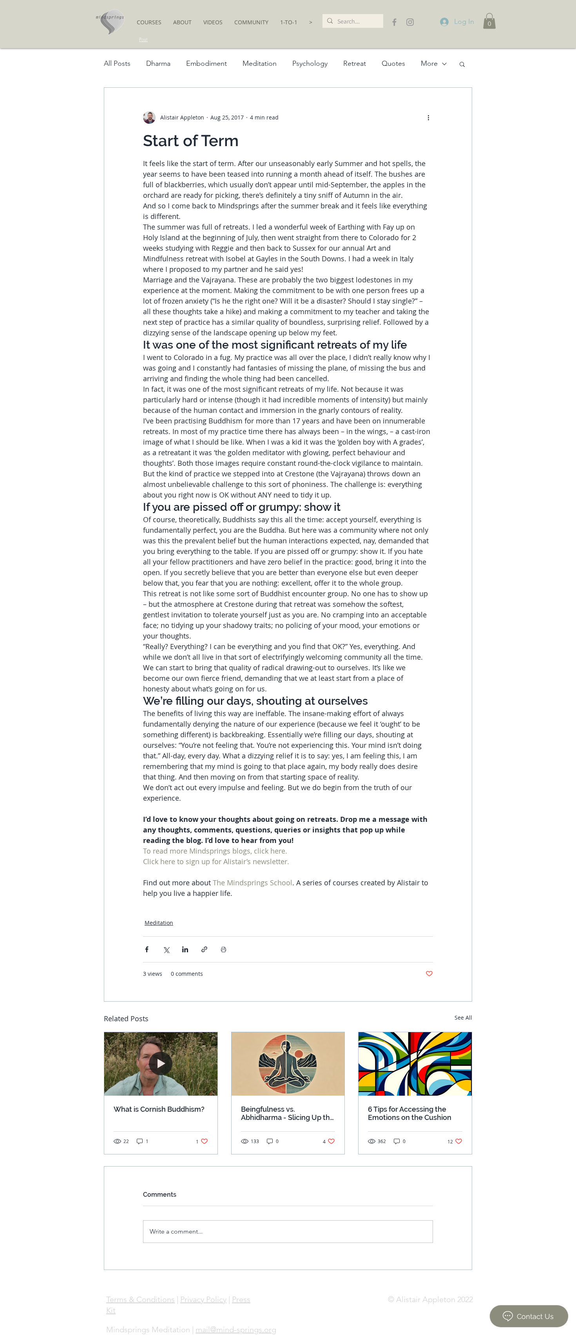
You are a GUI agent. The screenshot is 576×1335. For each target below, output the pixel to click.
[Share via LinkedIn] (185, 949)
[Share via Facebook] (146, 949)
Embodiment (206, 63)
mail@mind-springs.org (236, 1329)
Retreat (354, 63)
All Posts (117, 63)
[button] (149, 22)
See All (463, 1017)
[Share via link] (204, 949)
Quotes (393, 63)
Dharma (158, 63)
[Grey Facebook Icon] (394, 22)
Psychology (310, 63)
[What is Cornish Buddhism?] (160, 1064)
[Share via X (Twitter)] (166, 949)
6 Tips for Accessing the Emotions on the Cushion (409, 1113)
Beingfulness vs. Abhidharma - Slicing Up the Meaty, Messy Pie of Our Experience (287, 1113)
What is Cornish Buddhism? (159, 1109)
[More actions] (428, 117)
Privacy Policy (203, 1299)
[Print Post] (223, 949)
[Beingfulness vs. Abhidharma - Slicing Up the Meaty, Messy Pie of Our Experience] (288, 1064)
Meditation (260, 63)
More (429, 63)
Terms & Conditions (140, 1299)
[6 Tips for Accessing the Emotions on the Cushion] (415, 1064)
